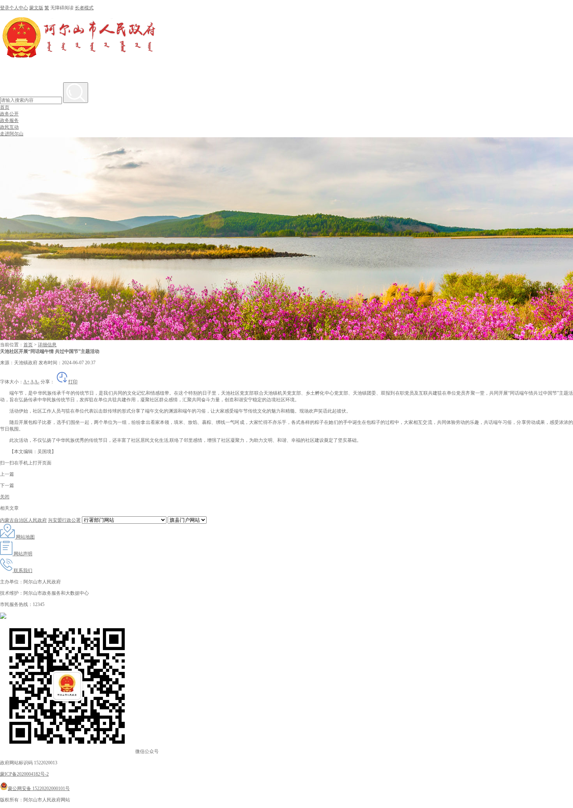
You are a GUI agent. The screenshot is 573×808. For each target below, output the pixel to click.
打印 (73, 382)
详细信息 (47, 344)
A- (36, 382)
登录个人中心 (14, 8)
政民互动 (9, 127)
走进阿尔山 (11, 133)
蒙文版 (36, 8)
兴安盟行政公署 (64, 520)
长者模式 (84, 8)
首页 (4, 107)
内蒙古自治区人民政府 (23, 520)
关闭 (4, 497)
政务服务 (9, 120)
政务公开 (9, 114)
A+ (26, 382)
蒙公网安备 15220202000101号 (39, 788)
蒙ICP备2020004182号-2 (24, 774)
